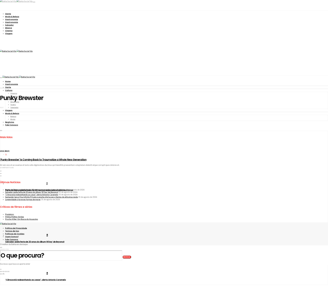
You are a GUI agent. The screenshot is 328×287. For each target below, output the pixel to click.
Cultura (8, 90)
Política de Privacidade (16, 228)
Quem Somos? (12, 236)
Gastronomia (11, 19)
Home (8, 81)
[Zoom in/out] (8, 271)
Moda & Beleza (12, 16)
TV (6, 154)
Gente (8, 14)
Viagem (8, 33)
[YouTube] (3, 286)
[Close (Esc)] (1, 271)
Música (8, 28)
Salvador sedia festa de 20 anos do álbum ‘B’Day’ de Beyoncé (34, 241)
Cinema (8, 30)
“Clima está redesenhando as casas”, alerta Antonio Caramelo (35, 279)
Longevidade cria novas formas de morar (23, 199)
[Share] (3, 271)
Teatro (13, 104)
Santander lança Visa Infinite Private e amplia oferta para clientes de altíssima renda (41, 197)
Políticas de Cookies (14, 234)
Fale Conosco (11, 239)
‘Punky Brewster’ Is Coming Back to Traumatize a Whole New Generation (43, 159)
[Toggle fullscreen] (6, 271)
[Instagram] (1, 286)
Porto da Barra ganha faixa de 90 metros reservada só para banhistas (35, 189)
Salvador (9, 25)
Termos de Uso (12, 231)
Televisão (14, 107)
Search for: (4, 249)
